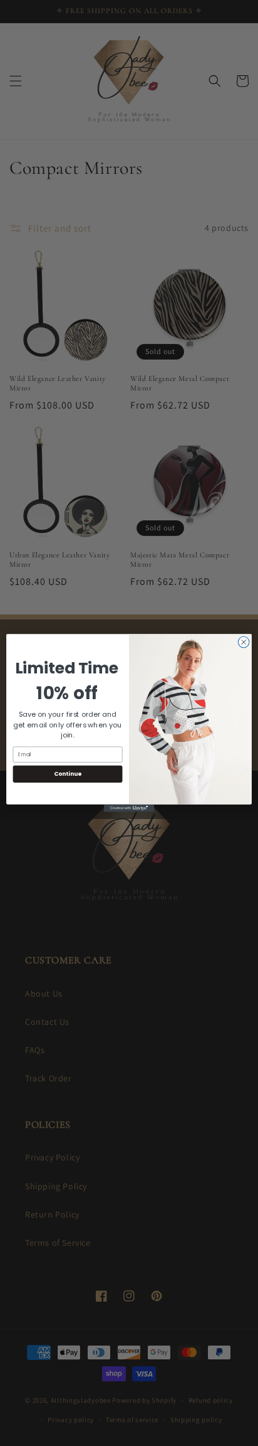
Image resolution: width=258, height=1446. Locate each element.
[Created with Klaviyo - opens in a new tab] (129, 808)
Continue (67, 774)
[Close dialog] (243, 642)
